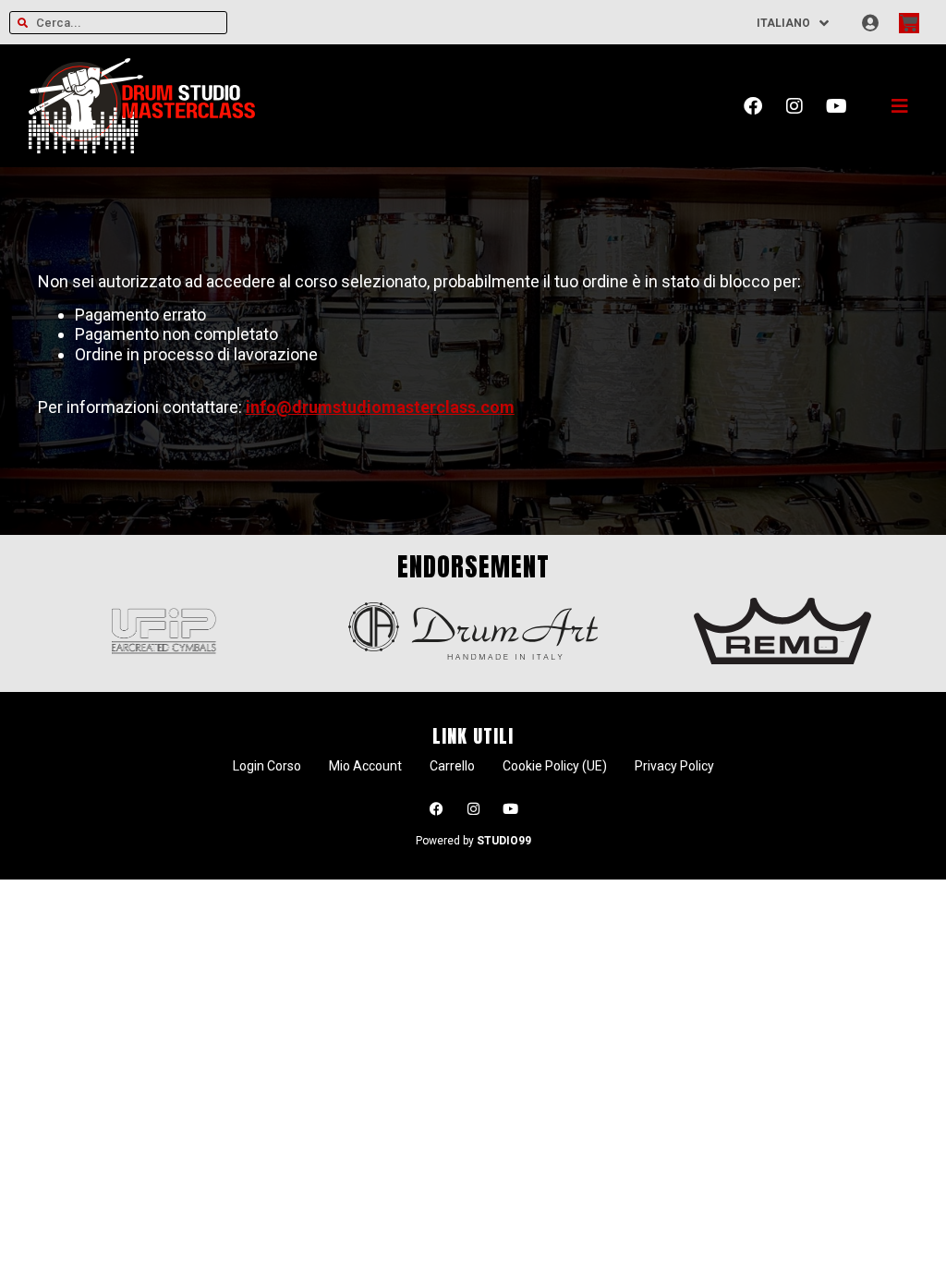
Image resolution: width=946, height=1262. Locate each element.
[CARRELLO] (909, 23)
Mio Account (365, 765)
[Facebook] (752, 106)
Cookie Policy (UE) (555, 765)
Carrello (452, 765)
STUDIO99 (504, 840)
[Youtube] (836, 106)
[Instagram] (794, 106)
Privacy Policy (674, 765)
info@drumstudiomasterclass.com (380, 407)
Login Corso (267, 765)
